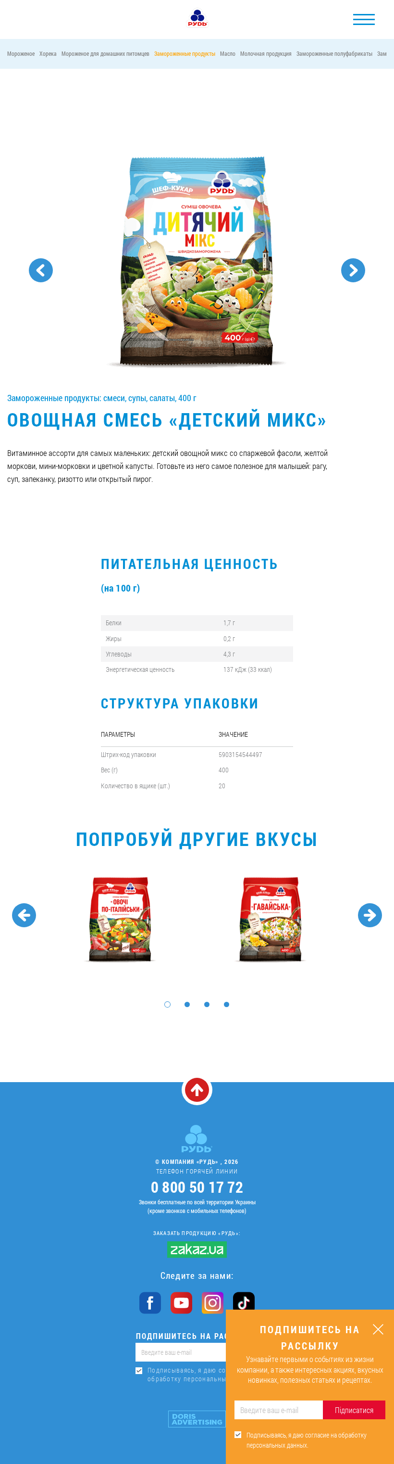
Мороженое (21, 53)
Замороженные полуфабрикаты (334, 53)
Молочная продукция (266, 53)
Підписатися (354, 1410)
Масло (227, 53)
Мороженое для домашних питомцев (105, 53)
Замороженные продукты (184, 53)
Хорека (48, 53)
